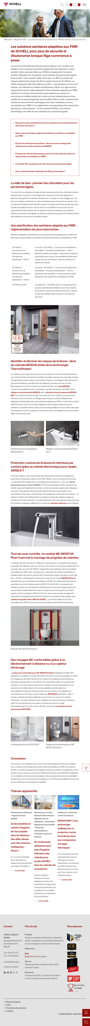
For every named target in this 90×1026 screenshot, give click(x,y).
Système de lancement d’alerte (44, 979)
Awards (36, 968)
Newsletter (42, 957)
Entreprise (29, 973)
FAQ (56, 965)
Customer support (11, 967)
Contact (28, 979)
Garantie (28, 968)
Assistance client (46, 965)
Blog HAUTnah (20, 40)
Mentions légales (13, 1002)
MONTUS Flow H (69, 578)
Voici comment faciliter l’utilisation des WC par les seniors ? (40, 171)
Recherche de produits (51, 944)
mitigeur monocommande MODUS (25, 393)
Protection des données (16, 1008)
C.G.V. (8, 1005)
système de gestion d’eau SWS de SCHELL (29, 600)
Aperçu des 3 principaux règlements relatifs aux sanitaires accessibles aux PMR (45, 134)
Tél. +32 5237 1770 (11, 953)
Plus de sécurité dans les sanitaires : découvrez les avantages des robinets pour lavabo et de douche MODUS (43, 145)
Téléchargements (32, 965)
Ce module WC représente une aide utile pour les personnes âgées (43, 164)
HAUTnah (8, 40)
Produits (28, 935)
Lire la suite (20, 871)
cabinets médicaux (58, 503)
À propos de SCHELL (33, 976)
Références (30, 949)
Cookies (9, 1011)
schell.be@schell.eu (11, 962)
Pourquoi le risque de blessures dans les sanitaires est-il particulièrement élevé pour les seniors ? (46, 124)
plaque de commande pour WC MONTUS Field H (33, 673)
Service (28, 962)
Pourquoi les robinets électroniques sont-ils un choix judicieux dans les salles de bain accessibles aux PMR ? (45, 155)
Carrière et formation (51, 976)
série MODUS (64, 386)
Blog (27, 954)
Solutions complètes (33, 938)
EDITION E (52, 694)
